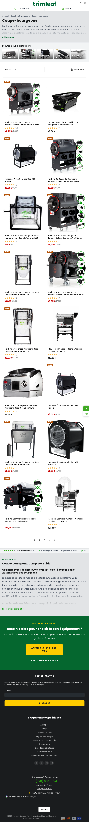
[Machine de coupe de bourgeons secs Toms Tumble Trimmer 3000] (23, 439)
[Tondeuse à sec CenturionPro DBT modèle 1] (23, 156)
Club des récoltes (44, 732)
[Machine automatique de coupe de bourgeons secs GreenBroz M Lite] (23, 382)
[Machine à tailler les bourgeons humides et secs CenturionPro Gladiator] (66, 269)
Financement (44, 744)
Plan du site (31, 816)
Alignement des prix (45, 736)
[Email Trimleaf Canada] (52, 763)
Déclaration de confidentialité (44, 755)
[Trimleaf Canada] (44, 3)
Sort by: (8, 69)
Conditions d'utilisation (46, 816)
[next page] (54, 540)
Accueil (5, 16)
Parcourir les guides (44, 660)
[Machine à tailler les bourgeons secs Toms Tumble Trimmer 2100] (23, 326)
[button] (9, 127)
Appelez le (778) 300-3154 (44, 650)
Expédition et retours (44, 748)
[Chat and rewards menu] (85, 411)
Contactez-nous (44, 751)
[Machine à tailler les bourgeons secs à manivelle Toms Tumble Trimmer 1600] (23, 212)
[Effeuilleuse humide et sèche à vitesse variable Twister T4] (66, 326)
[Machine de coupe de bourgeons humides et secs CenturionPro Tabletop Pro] (23, 99)
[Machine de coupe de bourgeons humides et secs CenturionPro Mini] (66, 156)
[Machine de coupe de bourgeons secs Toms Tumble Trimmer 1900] (23, 269)
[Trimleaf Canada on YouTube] (41, 763)
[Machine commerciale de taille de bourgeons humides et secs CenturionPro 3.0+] (23, 496)
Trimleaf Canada (19, 816)
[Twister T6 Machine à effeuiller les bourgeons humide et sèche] (66, 99)
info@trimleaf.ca (44, 788)
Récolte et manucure (20, 16)
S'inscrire (44, 703)
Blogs (44, 728)
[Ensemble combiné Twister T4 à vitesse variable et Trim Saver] (66, 496)
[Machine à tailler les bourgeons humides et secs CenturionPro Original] (66, 212)
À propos (44, 724)
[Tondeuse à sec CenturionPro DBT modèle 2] (66, 382)
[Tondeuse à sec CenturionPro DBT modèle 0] (66, 439)
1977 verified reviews (51, 793)
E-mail (8, 690)
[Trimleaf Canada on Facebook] (36, 763)
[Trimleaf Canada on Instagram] (46, 763)
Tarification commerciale (44, 740)
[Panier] (85, 3)
